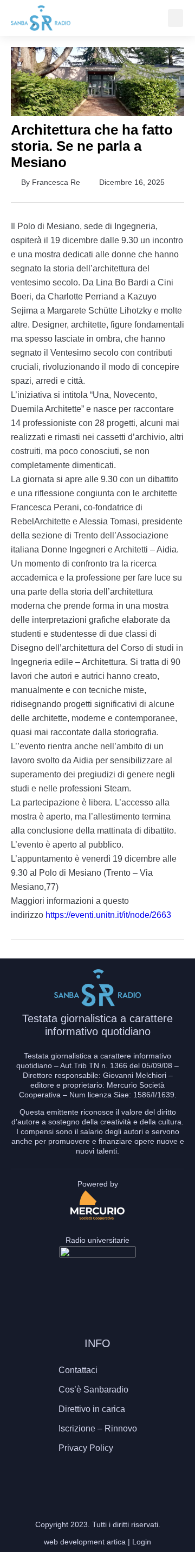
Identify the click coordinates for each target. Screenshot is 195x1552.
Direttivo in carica (91, 1409)
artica (116, 1541)
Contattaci (78, 1370)
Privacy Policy (85, 1448)
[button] (175, 18)
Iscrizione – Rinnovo (97, 1428)
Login (141, 1541)
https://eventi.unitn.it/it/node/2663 (108, 915)
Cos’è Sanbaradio (93, 1389)
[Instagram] (97, 1479)
